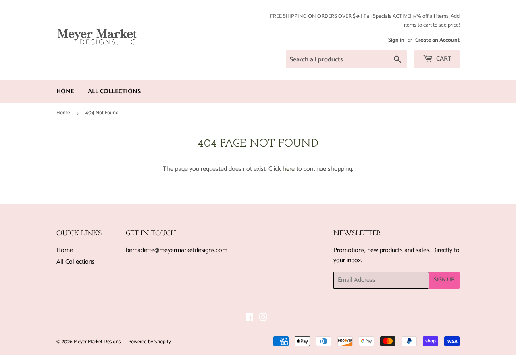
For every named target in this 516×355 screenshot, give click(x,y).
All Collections (114, 91)
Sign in (396, 40)
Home (65, 91)
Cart (443, 58)
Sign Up (444, 280)
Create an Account (437, 40)
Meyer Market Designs (97, 342)
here (289, 169)
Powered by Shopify (149, 342)
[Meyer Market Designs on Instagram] (263, 318)
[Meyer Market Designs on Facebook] (249, 318)
